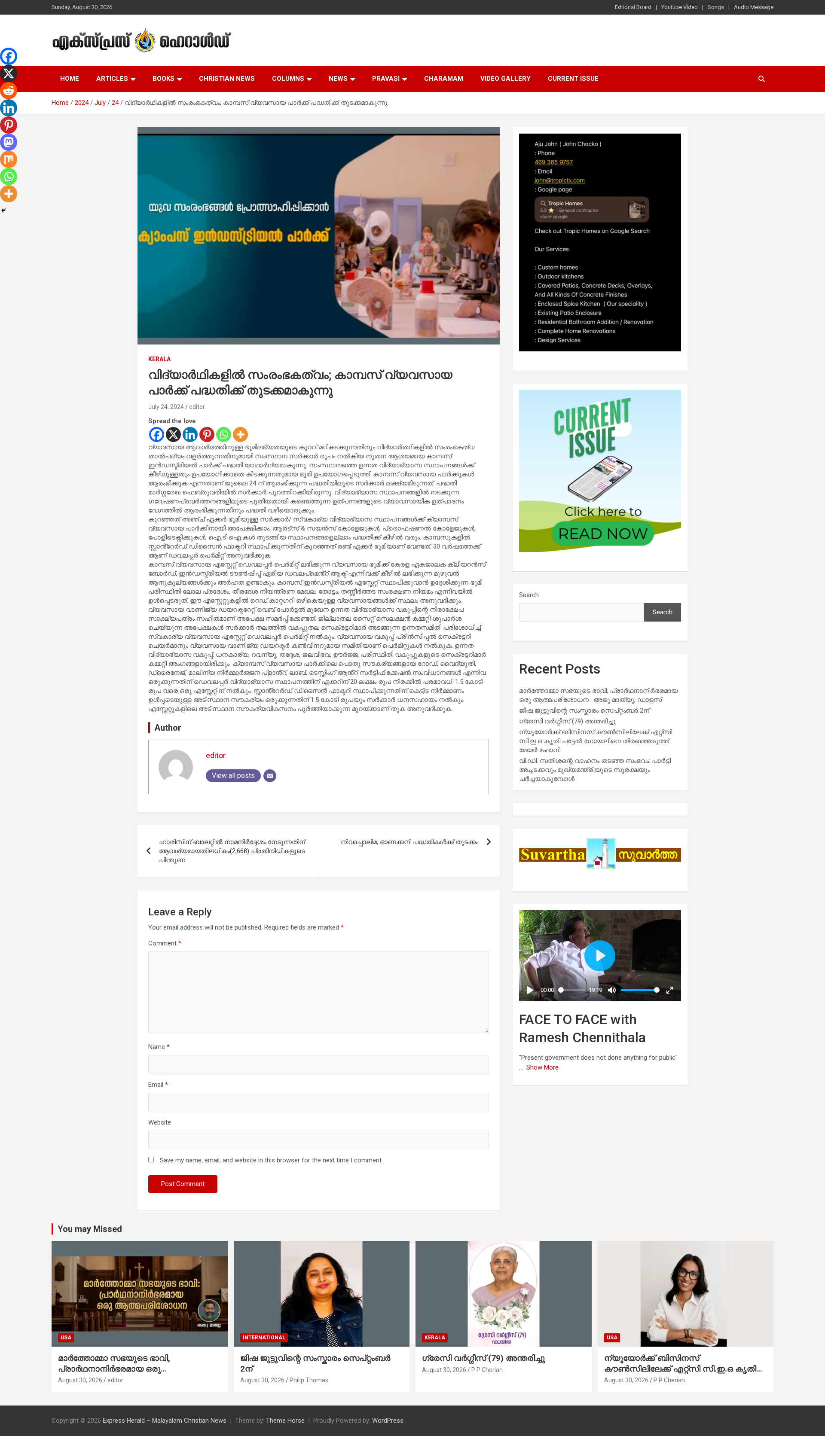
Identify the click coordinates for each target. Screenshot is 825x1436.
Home (69, 78)
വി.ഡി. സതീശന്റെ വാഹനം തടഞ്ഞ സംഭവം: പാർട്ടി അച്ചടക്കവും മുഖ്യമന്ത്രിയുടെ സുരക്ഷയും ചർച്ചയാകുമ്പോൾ (595, 770)
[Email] (269, 775)
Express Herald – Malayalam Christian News (164, 1420)
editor (197, 406)
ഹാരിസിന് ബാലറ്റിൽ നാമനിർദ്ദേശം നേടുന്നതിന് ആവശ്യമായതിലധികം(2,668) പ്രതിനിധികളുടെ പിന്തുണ (232, 851)
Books (163, 78)
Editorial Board (633, 7)
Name (159, 1047)
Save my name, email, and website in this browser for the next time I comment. (271, 1160)
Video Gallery (505, 78)
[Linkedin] (190, 434)
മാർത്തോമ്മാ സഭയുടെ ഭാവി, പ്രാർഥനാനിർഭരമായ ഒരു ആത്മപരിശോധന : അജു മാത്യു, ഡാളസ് (123, 1374)
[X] (173, 434)
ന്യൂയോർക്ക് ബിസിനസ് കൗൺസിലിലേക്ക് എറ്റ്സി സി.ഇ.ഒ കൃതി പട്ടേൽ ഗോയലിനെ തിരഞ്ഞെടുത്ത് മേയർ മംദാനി (595, 741)
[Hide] (3, 210)
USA (66, 1338)
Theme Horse (285, 1420)
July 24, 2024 (166, 406)
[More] (240, 434)
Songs (716, 7)
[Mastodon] (8, 142)
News (338, 78)
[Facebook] (156, 434)
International (264, 1338)
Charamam (443, 78)
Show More (542, 1067)
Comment (164, 943)
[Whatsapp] (223, 434)
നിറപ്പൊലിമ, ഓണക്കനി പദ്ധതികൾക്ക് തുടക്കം (409, 842)
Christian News (227, 78)
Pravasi (386, 78)
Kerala (159, 359)
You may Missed (90, 1229)
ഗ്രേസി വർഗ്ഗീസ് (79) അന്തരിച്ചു (567, 721)
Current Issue (573, 78)
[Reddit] (8, 90)
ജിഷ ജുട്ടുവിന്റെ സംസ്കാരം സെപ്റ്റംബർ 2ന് (584, 710)
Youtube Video (679, 7)
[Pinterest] (206, 434)
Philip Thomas (309, 1380)
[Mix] (8, 159)
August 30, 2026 (80, 1380)
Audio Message (753, 7)
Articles (112, 78)
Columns (288, 78)
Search (529, 595)
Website (159, 1122)
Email (158, 1084)
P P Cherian (487, 1369)
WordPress (387, 1420)
